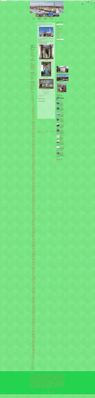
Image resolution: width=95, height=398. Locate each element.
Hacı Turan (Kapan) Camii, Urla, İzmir (34, 315)
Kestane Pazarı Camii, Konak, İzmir (33, 257)
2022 (32, 97)
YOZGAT (56, 386)
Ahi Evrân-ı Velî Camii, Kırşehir (34, 290)
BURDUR (42, 384)
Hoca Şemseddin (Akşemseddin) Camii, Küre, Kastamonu (34, 310)
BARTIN (64, 383)
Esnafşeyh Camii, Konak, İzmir (34, 160)
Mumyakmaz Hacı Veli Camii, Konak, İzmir (34, 137)
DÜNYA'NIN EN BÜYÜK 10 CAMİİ (60, 92)
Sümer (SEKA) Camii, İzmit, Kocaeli (33, 352)
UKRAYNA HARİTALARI (32, 54)
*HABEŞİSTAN (55, 376)
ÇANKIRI (32, 387)
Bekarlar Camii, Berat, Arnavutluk (61, 102)
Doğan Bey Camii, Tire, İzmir (34, 234)
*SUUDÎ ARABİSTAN (36, 380)
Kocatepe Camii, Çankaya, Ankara (61, 130)
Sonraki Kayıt (39, 131)
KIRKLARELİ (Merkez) (33, 138)
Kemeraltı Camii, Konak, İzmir (33, 176)
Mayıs (32, 107)
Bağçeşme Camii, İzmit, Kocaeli (34, 252)
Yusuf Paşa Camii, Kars (33, 121)
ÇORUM (35, 387)
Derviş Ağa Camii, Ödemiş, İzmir (34, 317)
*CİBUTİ (47, 375)
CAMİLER (39, 19)
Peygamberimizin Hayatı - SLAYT (32, 85)
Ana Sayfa (46, 131)
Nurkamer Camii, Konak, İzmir (33, 132)
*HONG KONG (33, 377)
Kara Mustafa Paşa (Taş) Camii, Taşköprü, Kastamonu (33, 152)
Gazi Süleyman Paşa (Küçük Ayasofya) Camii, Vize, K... (33, 173)
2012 (32, 367)
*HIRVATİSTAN (59, 376)
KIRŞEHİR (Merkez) (33, 274)
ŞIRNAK (55, 387)
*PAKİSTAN (57, 379)
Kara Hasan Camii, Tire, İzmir (33, 223)
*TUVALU (36, 381)
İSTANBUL (45, 387)
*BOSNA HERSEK (45, 374)
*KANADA (50, 377)
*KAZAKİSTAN (59, 377)
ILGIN (64, 384)
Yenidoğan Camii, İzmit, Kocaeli (34, 241)
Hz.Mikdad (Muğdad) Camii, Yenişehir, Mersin (62, 113)
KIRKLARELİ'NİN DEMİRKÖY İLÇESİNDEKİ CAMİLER (34, 292)
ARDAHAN (47, 383)
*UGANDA (43, 381)
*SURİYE (31, 380)
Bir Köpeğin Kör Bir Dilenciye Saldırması (33, 69)
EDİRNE (61, 384)
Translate (62, 40)
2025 (32, 94)
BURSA (46, 384)
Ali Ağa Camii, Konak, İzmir (33, 269)
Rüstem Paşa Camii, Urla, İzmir (33, 324)
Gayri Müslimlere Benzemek (32, 89)
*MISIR (64, 378)
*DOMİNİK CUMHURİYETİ (56, 375)
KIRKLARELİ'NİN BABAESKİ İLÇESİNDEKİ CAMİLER (34, 307)
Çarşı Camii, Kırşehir (33, 284)
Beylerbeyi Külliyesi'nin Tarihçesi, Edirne (33, 236)
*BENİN (38, 374)
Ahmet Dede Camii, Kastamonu (33, 159)
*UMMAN (52, 381)
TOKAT (37, 386)
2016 (32, 363)
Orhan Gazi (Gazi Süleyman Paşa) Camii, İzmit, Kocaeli (34, 195)
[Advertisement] (46, 125)
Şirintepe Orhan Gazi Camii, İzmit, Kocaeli (33, 134)
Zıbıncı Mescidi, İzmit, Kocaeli (33, 304)
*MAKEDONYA (37, 378)
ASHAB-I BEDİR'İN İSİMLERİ (33, 87)
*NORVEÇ (48, 379)
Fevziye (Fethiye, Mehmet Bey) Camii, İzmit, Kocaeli (34, 259)
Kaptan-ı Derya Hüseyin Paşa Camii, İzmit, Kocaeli (33, 229)
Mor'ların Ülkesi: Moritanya (32, 51)
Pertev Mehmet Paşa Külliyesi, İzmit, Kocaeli (34, 218)
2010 (32, 369)
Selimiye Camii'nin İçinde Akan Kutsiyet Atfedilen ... (34, 149)
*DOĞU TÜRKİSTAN (62, 375)
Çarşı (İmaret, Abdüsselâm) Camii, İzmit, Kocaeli (33, 319)
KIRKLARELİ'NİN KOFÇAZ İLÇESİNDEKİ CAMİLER (34, 262)
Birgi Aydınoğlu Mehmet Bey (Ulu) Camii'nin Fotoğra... (33, 322)
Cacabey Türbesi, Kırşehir (34, 354)
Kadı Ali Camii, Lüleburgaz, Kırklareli (33, 191)
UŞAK (48, 386)
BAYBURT (36, 384)
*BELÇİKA (36, 374)
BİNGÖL (53, 384)
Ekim (32, 102)
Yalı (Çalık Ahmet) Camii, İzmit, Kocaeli (34, 243)
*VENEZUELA (54, 381)
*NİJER (51, 379)
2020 (32, 99)
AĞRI (56, 383)
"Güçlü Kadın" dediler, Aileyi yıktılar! (33, 68)
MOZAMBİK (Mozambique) (32, 52)
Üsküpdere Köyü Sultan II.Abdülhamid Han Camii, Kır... (33, 272)
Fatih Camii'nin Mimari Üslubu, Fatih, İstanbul (62, 141)
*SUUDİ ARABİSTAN (42, 380)
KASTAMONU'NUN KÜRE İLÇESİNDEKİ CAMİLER (34, 312)
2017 (32, 362)
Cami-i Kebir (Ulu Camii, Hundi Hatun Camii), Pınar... (33, 145)
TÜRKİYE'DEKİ (39, 17)
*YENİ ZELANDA (62, 381)
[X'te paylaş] (52, 95)
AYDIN (53, 383)
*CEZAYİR (45, 375)
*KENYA (63, 377)
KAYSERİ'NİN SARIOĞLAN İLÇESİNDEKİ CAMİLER (33, 298)
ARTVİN (50, 383)
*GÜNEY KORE (46, 376)
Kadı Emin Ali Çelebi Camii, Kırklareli (33, 212)
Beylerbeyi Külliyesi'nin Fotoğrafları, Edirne (33, 109)
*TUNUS (34, 381)
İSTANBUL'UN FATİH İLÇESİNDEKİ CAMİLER (62, 136)
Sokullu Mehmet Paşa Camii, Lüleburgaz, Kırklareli (33, 165)
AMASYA (36, 383)
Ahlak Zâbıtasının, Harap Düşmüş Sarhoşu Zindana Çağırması (33, 66)
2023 (32, 96)
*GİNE (53, 376)
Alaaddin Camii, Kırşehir (33, 286)
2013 (32, 366)
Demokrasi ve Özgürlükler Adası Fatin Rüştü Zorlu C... (34, 126)
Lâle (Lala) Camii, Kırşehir (34, 280)
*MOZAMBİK (37, 379)
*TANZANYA (54, 380)
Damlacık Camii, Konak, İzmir (33, 169)
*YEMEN (59, 381)
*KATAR (56, 377)
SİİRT (31, 386)
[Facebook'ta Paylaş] (53, 95)
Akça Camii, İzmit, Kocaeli (33, 210)
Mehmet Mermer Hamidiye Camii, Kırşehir (34, 268)
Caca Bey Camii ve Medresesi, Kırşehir (33, 288)
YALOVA (52, 386)
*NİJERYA (54, 379)
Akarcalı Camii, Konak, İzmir (33, 296)
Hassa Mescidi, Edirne (33, 303)
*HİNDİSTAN (36, 377)
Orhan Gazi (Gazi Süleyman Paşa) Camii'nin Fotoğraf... (34, 114)
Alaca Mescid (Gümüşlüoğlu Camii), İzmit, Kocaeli (33, 186)
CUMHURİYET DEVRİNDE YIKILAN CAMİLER (59, 28)
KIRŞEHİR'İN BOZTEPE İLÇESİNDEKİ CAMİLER (33, 341)
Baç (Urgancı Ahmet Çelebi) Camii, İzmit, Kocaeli (33, 184)
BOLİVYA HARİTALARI (33, 56)
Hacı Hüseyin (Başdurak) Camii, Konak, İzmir (33, 249)
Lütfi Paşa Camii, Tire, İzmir (34, 339)
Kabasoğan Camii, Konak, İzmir (34, 142)
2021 (32, 98)
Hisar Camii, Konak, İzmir (33, 193)
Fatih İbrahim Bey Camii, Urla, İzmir (34, 265)
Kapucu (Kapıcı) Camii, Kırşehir (34, 283)
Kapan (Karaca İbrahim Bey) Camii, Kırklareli (34, 276)
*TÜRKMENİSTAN (40, 381)
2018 (32, 361)
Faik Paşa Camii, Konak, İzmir (34, 214)
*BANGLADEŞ (32, 374)
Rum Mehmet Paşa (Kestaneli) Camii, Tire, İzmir (33, 331)
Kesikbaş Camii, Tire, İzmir (33, 326)
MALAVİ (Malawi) (32, 55)
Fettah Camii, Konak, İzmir (33, 147)
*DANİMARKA (50, 375)
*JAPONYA (43, 377)
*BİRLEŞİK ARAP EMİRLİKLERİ (35, 375)
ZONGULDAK (59, 386)
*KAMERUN (46, 377)
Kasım (33, 101)
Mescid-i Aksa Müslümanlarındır (61, 118)
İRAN (41, 387)
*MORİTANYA (33, 379)
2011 (32, 368)
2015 (32, 364)
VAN (50, 386)
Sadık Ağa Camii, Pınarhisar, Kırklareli (34, 204)
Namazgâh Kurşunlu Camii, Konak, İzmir (34, 189)
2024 (32, 95)
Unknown (58, 161)
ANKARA (39, 383)
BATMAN (32, 384)
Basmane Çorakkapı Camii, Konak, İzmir (33, 225)
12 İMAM (32, 88)
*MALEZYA (49, 378)
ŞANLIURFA (51, 387)
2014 (32, 365)
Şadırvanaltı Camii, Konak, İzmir (33, 181)
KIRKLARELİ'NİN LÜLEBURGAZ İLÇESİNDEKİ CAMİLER (34, 254)
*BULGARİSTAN (59, 374)
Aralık (32, 100)
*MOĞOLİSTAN (41, 379)
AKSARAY (31, 383)
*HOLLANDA (63, 376)
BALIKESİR (59, 383)
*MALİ (54, 378)
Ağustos (33, 104)
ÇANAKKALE (63, 386)
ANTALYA (43, 383)
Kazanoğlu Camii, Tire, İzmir (34, 201)
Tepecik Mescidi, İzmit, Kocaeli (33, 227)
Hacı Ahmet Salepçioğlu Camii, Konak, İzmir (33, 239)
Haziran (33, 106)
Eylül (32, 103)
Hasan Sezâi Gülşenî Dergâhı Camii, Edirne (34, 328)
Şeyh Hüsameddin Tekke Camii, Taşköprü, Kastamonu (34, 123)
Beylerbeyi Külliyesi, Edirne (33, 344)
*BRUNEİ (56, 374)
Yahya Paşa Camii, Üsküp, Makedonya (62, 124)
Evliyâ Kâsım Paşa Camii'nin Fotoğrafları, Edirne (34, 117)
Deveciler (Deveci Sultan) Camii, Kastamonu (34, 163)
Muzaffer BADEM (59, 160)
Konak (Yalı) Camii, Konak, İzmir (33, 119)
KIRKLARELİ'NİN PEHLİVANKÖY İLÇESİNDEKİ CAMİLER (34, 246)
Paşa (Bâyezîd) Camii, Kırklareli (34, 200)
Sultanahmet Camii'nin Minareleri (62, 107)
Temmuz (33, 105)
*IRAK (39, 377)
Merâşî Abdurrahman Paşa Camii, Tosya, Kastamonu (33, 178)
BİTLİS (55, 384)
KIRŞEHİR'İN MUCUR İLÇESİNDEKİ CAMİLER (33, 334)
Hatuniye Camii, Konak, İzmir (33, 215)
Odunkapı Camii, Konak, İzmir (33, 155)
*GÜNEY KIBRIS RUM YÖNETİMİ (39, 376)
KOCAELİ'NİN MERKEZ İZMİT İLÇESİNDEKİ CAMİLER (33, 349)
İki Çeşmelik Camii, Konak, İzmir (33, 208)
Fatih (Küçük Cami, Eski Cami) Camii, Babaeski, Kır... (34, 198)
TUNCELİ (45, 386)
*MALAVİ (41, 378)
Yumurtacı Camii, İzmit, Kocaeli (34, 250)
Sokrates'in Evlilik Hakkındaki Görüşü (33, 64)
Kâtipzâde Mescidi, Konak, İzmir (33, 131)
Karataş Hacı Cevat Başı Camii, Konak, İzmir (33, 141)
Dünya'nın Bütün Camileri (42, 3)
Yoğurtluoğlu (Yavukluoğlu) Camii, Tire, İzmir (33, 346)
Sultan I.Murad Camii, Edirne (33, 294)
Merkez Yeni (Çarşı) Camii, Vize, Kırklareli (34, 171)
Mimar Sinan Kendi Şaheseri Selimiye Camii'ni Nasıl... (34, 337)
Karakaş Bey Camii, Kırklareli (34, 281)
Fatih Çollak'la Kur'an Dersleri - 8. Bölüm (33, 84)
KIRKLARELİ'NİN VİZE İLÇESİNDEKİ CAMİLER (34, 220)
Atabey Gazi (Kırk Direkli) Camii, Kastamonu (34, 128)
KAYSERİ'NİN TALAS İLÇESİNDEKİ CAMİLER (33, 301)
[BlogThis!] (51, 95)
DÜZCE (58, 384)
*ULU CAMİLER (47, 381)
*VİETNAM (57, 381)
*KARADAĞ (53, 377)
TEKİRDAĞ (34, 386)
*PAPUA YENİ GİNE (62, 379)
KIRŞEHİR (33, 266)
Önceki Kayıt (53, 131)
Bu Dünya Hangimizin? (33, 74)
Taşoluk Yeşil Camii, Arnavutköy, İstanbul (62, 147)
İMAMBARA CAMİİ (38, 387)
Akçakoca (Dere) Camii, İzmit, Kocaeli (33, 157)
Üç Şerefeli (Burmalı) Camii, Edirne (33, 111)
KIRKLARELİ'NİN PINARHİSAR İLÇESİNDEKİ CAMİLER (34, 232)
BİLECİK (49, 384)
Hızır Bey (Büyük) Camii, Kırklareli (34, 278)
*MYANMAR (45, 379)
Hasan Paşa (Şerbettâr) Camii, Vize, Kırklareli (33, 206)
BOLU (38, 384)
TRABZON (41, 386)
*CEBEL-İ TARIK (41, 375)
